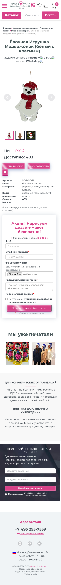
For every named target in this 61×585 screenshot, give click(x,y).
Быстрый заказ (13, 166)
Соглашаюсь (27, 494)
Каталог (11, 15)
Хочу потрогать (39, 166)
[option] (29, 97)
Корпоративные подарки (25, 28)
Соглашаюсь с (30, 301)
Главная (7, 28)
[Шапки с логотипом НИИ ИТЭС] (43, 353)
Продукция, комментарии (21, 279)
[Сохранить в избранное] (5, 172)
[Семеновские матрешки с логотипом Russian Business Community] (17, 353)
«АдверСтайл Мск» (39, 566)
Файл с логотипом (16, 262)
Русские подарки (20, 31)
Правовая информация (30, 569)
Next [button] (51, 97)
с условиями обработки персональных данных (35, 494)
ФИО (8, 241)
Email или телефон (17, 251)
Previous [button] (7, 97)
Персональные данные (19, 293)
